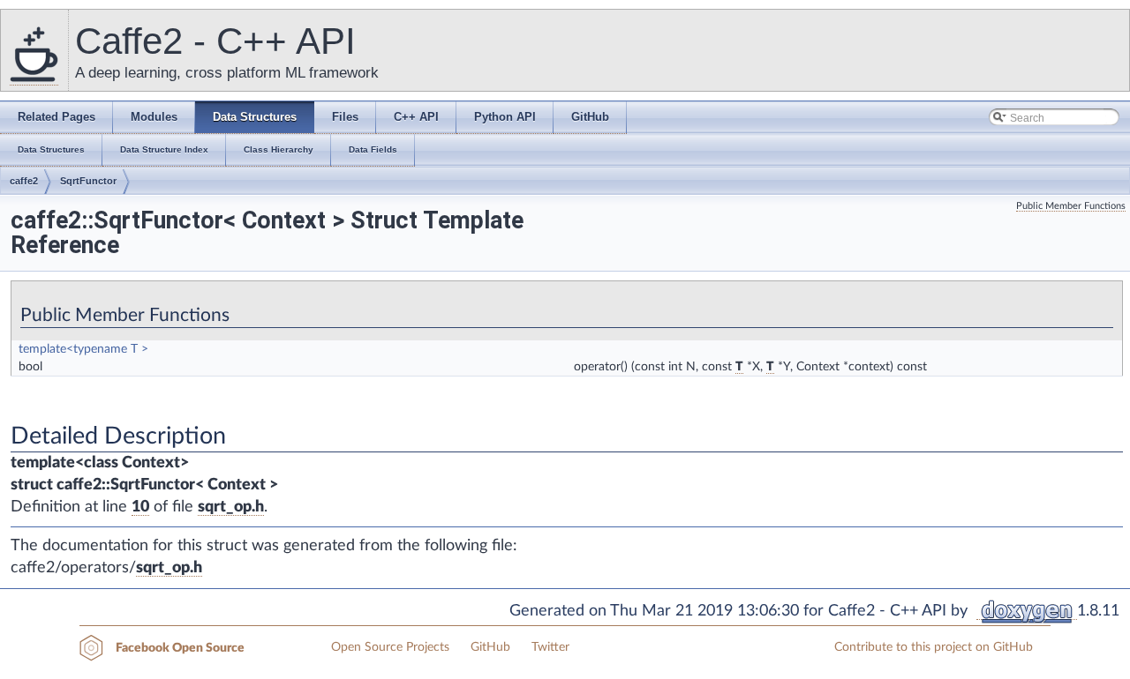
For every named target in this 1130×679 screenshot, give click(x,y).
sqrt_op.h (231, 507)
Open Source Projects (390, 647)
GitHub (490, 647)
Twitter (550, 647)
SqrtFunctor (88, 180)
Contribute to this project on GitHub (933, 647)
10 (140, 507)
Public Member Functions (1071, 206)
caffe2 (24, 180)
